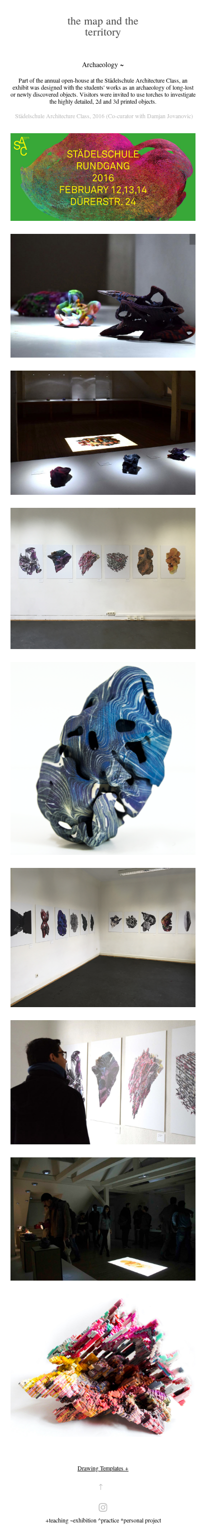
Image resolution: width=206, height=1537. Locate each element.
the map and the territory (105, 26)
